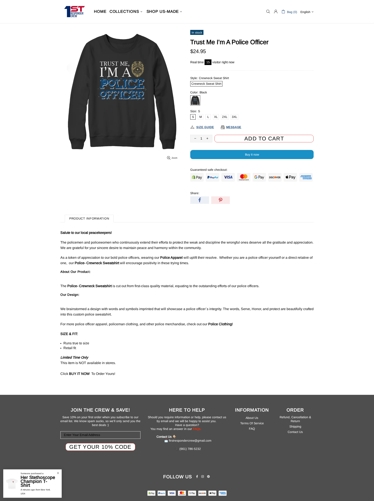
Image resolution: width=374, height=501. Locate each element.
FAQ (252, 428)
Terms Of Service (252, 423)
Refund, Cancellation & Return (295, 419)
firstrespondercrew (74, 11)
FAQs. (197, 429)
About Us (252, 418)
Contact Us (295, 432)
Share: (194, 193)
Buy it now (252, 154)
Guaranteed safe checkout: (208, 169)
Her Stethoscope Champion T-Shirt (38, 481)
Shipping (295, 426)
